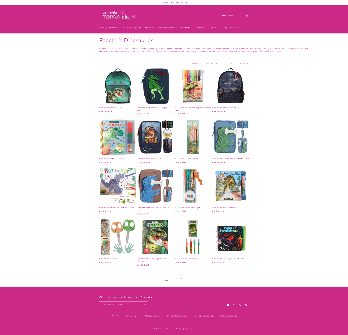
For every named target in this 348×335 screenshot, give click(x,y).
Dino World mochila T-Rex (110, 108)
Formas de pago (132, 316)
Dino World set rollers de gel (187, 208)
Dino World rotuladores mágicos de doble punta (193, 109)
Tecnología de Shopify (186, 329)
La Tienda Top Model (168, 329)
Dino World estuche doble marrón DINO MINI (154, 209)
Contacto (115, 315)
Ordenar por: (196, 63)
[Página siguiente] (181, 279)
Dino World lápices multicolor (187, 159)
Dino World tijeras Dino (109, 259)
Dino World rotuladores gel (186, 259)
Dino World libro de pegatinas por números (152, 260)
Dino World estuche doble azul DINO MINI (230, 159)
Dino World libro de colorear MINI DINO (116, 208)
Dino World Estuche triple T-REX (151, 159)
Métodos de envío (153, 316)
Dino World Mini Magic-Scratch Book (228, 259)
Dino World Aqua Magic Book (225, 208)
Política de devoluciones (178, 316)
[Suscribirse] (145, 304)
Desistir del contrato (204, 316)
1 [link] (166, 278)
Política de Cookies (228, 316)
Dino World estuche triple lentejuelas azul (153, 109)
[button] (109, 28)
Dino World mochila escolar (224, 108)
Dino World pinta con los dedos (112, 159)
